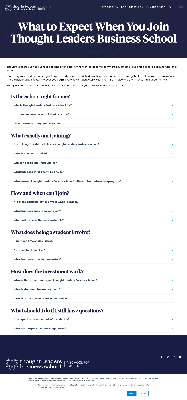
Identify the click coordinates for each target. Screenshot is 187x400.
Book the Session (132, 7)
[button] (181, 7)
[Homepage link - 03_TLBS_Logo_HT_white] (47, 370)
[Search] (170, 7)
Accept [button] (131, 393)
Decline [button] (143, 393)
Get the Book (109, 7)
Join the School (156, 7)
